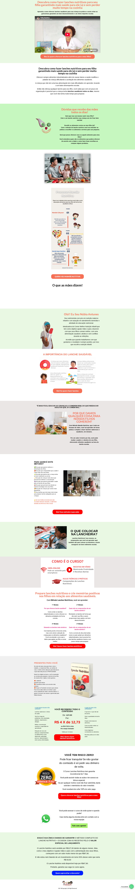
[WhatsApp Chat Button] (131, 886)
